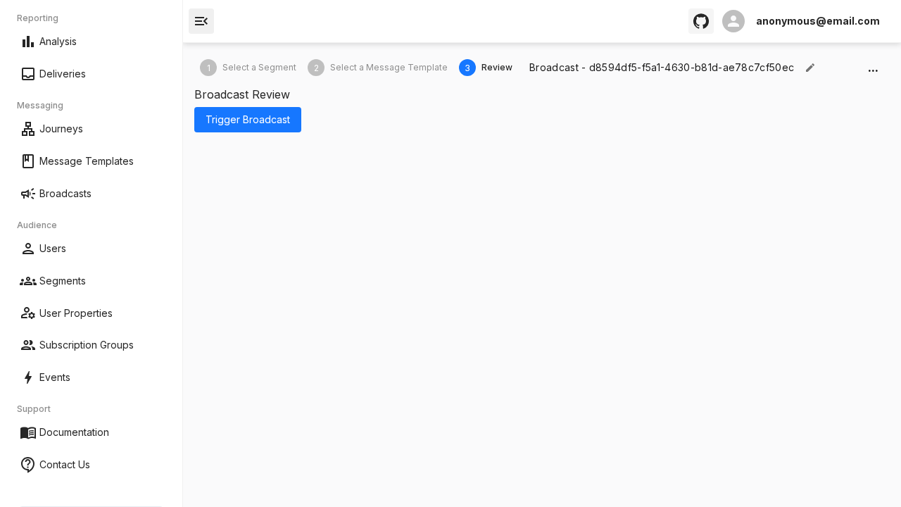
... (873, 67)
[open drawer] (201, 21)
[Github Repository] (701, 21)
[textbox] (661, 67)
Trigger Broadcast (248, 119)
